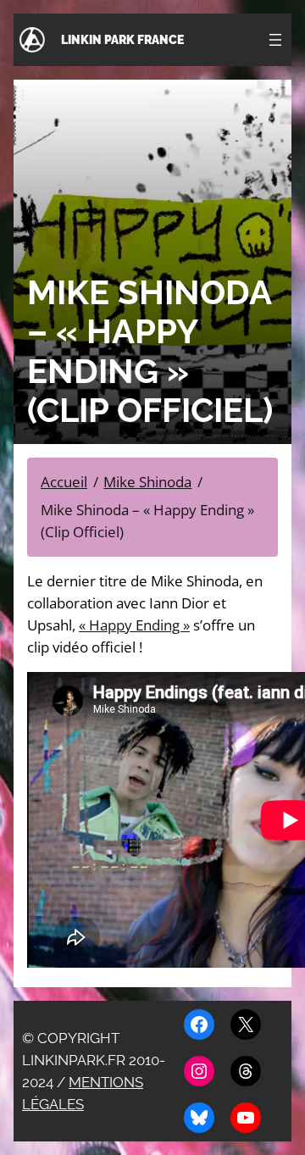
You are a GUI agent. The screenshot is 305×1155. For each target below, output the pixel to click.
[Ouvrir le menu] (275, 40)
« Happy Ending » (134, 625)
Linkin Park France (122, 40)
